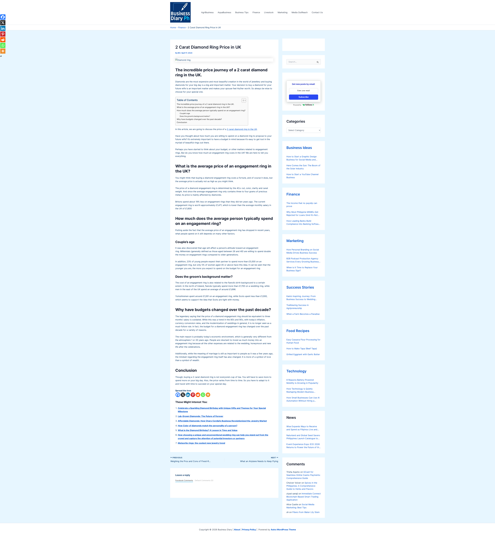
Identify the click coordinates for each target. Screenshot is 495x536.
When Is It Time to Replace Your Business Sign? (302, 269)
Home (173, 27)
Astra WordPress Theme (283, 529)
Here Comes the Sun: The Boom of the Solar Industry (303, 167)
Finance (256, 12)
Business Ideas (299, 148)
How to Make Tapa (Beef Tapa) (301, 348)
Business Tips (241, 12)
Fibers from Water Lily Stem (306, 512)
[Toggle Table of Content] (242, 100)
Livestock (269, 12)
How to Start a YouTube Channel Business (302, 176)
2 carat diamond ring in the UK (242, 129)
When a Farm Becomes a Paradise (303, 314)
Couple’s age (185, 113)
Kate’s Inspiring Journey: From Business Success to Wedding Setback (301, 298)
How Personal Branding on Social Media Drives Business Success (302, 251)
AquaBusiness (224, 12)
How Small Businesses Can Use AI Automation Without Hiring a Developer (303, 399)
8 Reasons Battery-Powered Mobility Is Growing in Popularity (302, 381)
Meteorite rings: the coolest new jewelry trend (201, 443)
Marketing (282, 12)
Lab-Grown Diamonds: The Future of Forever (200, 416)
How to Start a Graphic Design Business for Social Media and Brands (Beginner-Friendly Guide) (302, 158)
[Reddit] (198, 394)
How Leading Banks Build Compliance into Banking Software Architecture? (303, 223)
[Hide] (1, 56)
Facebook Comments (184, 480)
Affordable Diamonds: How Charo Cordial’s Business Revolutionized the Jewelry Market (222, 421)
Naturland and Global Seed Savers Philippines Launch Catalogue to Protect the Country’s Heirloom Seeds (303, 437)
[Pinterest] (193, 394)
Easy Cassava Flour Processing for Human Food (303, 341)
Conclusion (182, 122)
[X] (183, 394)
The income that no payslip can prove (301, 204)
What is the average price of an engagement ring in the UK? (203, 107)
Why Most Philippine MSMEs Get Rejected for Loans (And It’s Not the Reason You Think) (302, 214)
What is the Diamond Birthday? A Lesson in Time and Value (207, 430)
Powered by (297, 105)
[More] (208, 394)
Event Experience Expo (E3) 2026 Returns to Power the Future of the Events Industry (303, 446)
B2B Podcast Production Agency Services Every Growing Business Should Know (302, 260)
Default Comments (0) (204, 480)
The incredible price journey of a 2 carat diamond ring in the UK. (205, 104)
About (237, 529)
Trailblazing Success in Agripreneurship (297, 306)
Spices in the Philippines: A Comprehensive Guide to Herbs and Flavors (301, 485)
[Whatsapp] (203, 394)
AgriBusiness (207, 12)
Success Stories (300, 287)
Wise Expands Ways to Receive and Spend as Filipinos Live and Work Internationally (301, 428)
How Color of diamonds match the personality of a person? (207, 425)
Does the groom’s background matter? (195, 116)
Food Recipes (297, 331)
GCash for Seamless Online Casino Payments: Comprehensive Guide (303, 475)
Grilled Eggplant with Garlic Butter (303, 354)
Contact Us (317, 12)
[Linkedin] (188, 394)
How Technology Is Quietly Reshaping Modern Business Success (300, 390)
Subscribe (304, 97)
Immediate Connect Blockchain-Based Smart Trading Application (303, 496)
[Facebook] (178, 394)
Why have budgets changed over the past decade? (199, 119)
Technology (296, 371)
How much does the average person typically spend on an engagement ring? (211, 110)
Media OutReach (300, 12)
